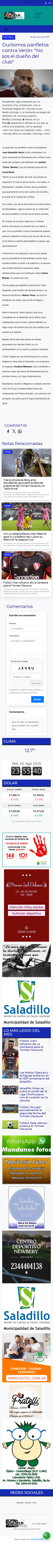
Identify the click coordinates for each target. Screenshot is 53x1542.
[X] (36, 2)
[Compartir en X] (14, 431)
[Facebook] (41, 2)
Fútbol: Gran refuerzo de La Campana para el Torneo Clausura (25, 584)
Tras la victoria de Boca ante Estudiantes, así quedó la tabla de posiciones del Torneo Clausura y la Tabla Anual (23, 484)
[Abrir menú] (6, 28)
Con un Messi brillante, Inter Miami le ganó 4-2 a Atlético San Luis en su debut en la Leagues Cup (25, 536)
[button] (25, 2)
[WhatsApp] (31, 2)
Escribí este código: (19, 661)
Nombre (12, 623)
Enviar (37, 699)
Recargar (36, 683)
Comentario (14, 636)
